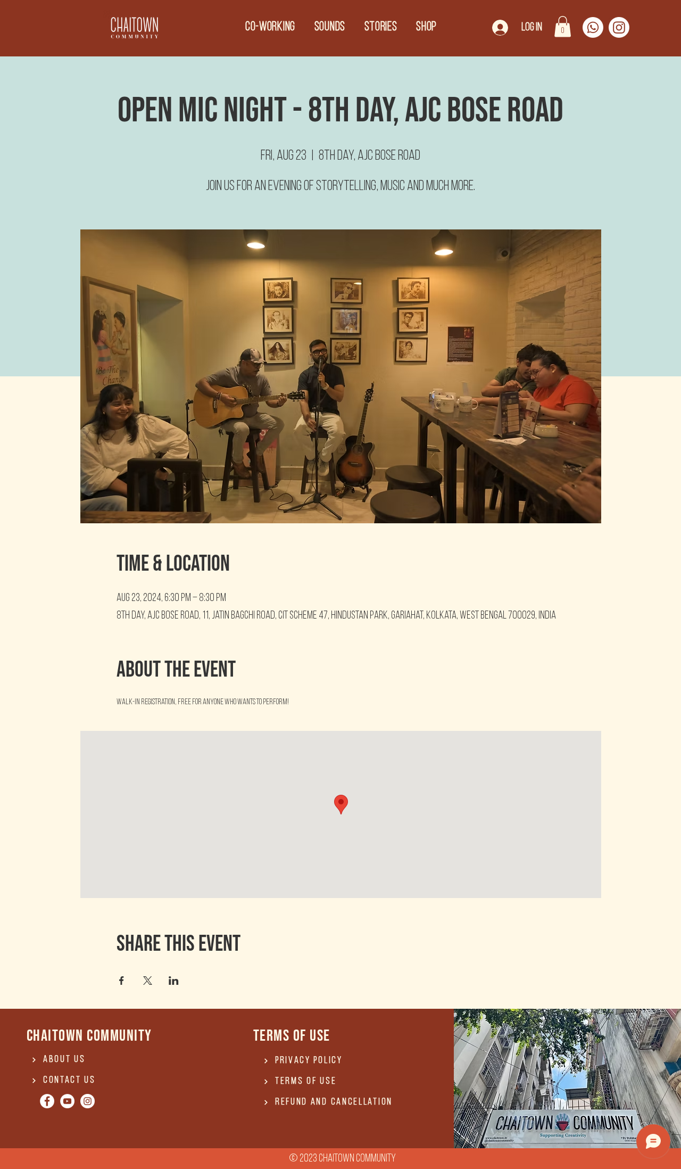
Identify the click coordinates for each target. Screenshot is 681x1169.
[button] (562, 26)
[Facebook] (47, 1101)
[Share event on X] (148, 980)
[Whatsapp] (593, 27)
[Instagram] (619, 27)
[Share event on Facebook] (122, 980)
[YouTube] (67, 1101)
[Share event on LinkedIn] (174, 980)
